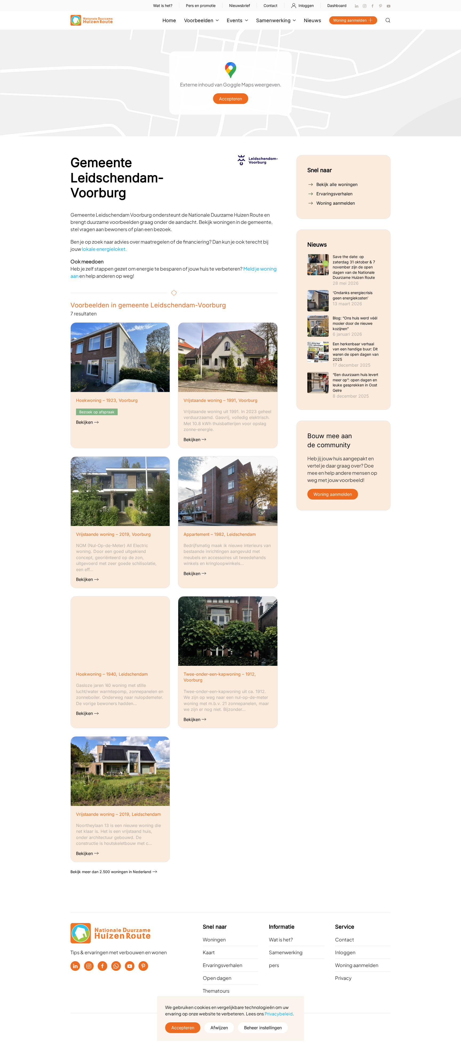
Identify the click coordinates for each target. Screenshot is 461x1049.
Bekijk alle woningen (336, 184)
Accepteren (230, 98)
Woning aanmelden (350, 20)
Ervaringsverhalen (334, 193)
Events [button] (235, 20)
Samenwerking (286, 952)
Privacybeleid (279, 1013)
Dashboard (337, 5)
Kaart (209, 952)
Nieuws (312, 20)
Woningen (214, 939)
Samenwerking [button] (273, 20)
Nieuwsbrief (239, 5)
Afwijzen (219, 1027)
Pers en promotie (201, 5)
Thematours (216, 991)
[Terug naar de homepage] (91, 20)
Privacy (343, 978)
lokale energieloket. (104, 249)
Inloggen (306, 5)
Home (169, 20)
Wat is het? (162, 5)
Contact (270, 5)
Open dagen (217, 978)
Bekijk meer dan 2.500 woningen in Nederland (110, 871)
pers (274, 965)
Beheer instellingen (263, 1027)
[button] (388, 20)
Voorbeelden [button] (198, 20)
